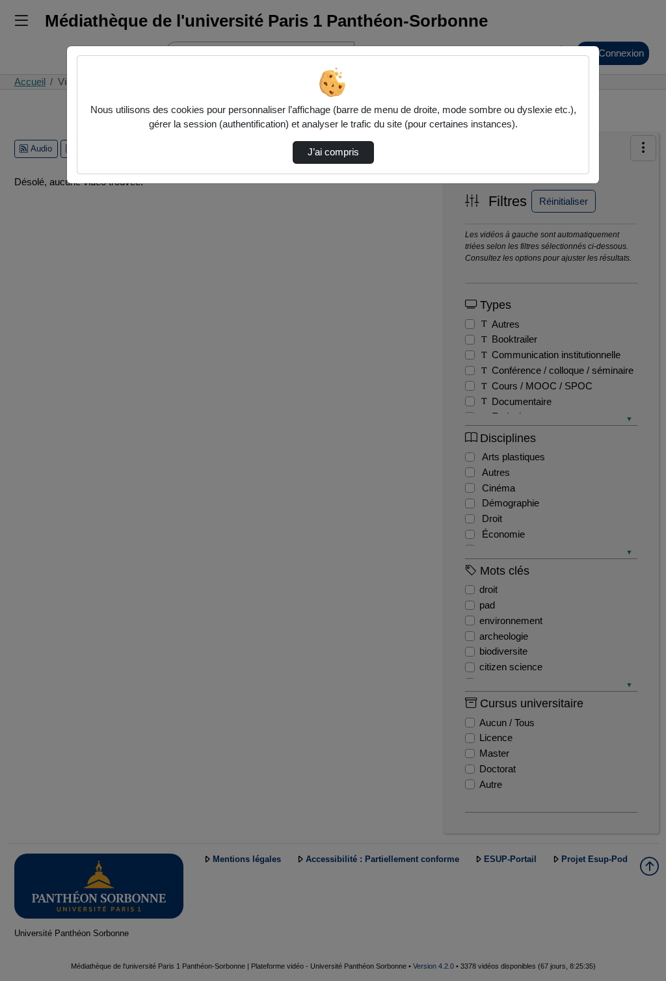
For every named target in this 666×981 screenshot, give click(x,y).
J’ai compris (333, 152)
